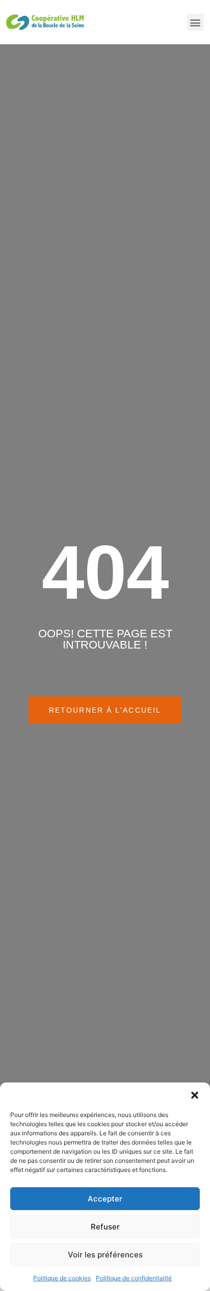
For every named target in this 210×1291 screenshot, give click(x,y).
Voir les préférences (105, 1254)
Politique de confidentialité (134, 1278)
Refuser (105, 1226)
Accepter (105, 1199)
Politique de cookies (62, 1278)
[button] (195, 1095)
